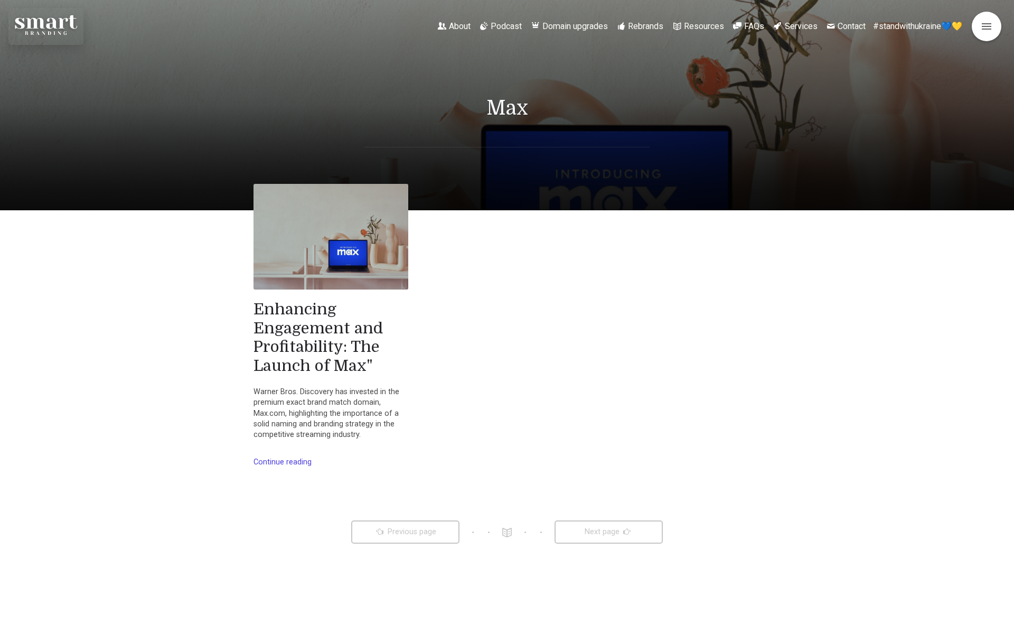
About (460, 26)
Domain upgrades (575, 26)
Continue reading (282, 462)
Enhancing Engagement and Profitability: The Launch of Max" (318, 337)
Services (801, 26)
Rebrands (645, 26)
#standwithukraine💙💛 (917, 26)
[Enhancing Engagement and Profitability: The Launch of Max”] (330, 237)
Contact (852, 26)
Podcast (506, 26)
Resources (704, 26)
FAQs (754, 26)
